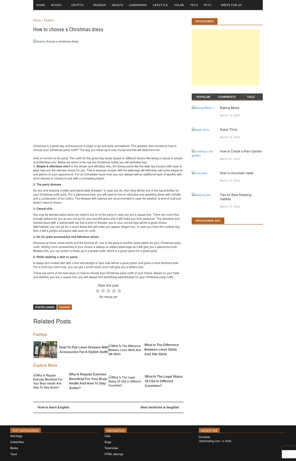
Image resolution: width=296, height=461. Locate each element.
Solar (179, 5)
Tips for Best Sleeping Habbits (235, 196)
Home (40, 5)
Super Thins (228, 129)
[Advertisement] (225, 61)
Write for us (231, 5)
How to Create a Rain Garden (241, 151)
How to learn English (53, 407)
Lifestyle (160, 5)
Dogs (108, 442)
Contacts (204, 437)
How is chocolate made (236, 173)
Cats (107, 436)
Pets (207, 5)
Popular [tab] (203, 96)
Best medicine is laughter (160, 407)
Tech (194, 5)
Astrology (16, 436)
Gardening (138, 5)
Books (56, 5)
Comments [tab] (227, 96)
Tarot (13, 454)
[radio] (97, 291)
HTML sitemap (114, 454)
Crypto (77, 5)
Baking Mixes (229, 107)
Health (117, 5)
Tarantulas (111, 448)
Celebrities (17, 442)
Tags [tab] (251, 96)
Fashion (99, 5)
